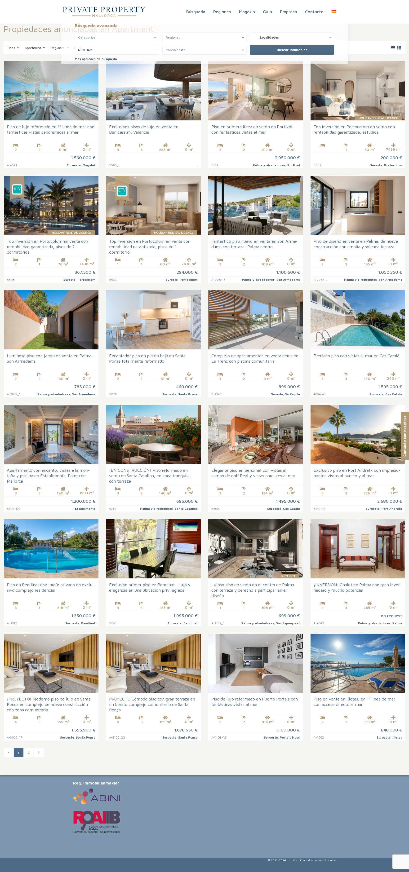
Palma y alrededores (269, 165)
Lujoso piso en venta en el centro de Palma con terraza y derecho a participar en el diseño (252, 590)
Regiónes (222, 11)
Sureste (376, 165)
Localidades (269, 37)
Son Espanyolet (288, 623)
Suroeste (74, 165)
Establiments (85, 509)
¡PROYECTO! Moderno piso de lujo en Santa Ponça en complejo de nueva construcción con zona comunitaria (49, 704)
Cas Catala (393, 394)
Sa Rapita (292, 394)
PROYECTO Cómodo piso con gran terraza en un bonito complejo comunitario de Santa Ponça (152, 704)
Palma (397, 623)
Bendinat (88, 623)
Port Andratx (392, 509)
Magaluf (89, 165)
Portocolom (393, 165)
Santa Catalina (186, 509)
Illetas (397, 737)
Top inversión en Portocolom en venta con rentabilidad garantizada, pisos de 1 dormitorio (149, 247)
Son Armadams (288, 280)
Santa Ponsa (188, 394)
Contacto (314, 11)
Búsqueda (195, 11)
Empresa (288, 11)
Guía (267, 11)
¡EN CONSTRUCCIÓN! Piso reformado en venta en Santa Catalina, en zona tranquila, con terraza (150, 476)
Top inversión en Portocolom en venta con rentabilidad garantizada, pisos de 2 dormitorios (47, 247)
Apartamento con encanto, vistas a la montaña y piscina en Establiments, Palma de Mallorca (48, 476)
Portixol (293, 165)
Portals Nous (290, 737)
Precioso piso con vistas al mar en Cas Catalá (356, 355)
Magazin (247, 11)
